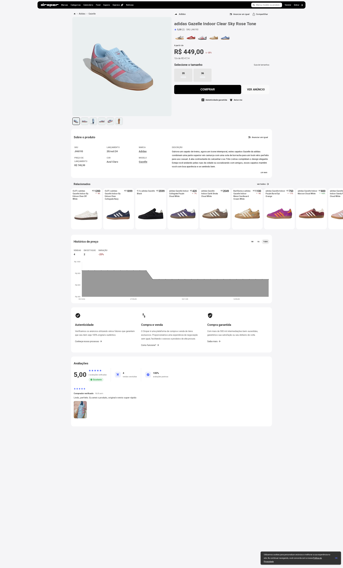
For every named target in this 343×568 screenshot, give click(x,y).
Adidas (82, 13)
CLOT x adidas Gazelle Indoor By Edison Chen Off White (80, 194)
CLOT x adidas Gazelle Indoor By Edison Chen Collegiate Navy (112, 194)
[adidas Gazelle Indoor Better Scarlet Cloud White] (191, 37)
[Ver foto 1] (76, 121)
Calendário (88, 5)
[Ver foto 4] (102, 121)
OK (336, 558)
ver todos (263, 184)
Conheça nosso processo (88, 341)
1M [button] (252, 242)
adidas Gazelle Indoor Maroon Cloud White (307, 192)
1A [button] (258, 242)
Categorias (76, 5)
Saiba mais (214, 341)
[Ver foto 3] (93, 121)
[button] (179, 30)
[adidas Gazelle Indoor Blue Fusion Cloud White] (225, 37)
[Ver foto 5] (110, 121)
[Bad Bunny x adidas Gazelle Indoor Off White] (179, 37)
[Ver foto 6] (119, 121)
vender (288, 5)
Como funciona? (150, 345)
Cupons (106, 5)
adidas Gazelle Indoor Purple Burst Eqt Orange (275, 193)
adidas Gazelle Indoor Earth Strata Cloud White (209, 193)
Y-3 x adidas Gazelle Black (146, 192)
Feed (98, 5)
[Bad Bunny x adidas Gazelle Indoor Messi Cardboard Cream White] (213, 37)
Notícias (130, 5)
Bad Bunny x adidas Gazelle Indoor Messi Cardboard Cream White (242, 194)
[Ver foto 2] (84, 121)
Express (118, 5)
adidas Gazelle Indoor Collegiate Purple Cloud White (179, 193)
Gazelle (92, 13)
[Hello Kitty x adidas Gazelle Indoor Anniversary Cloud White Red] (202, 37)
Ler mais (264, 172)
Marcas (64, 5)
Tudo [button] (265, 242)
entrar (298, 5)
